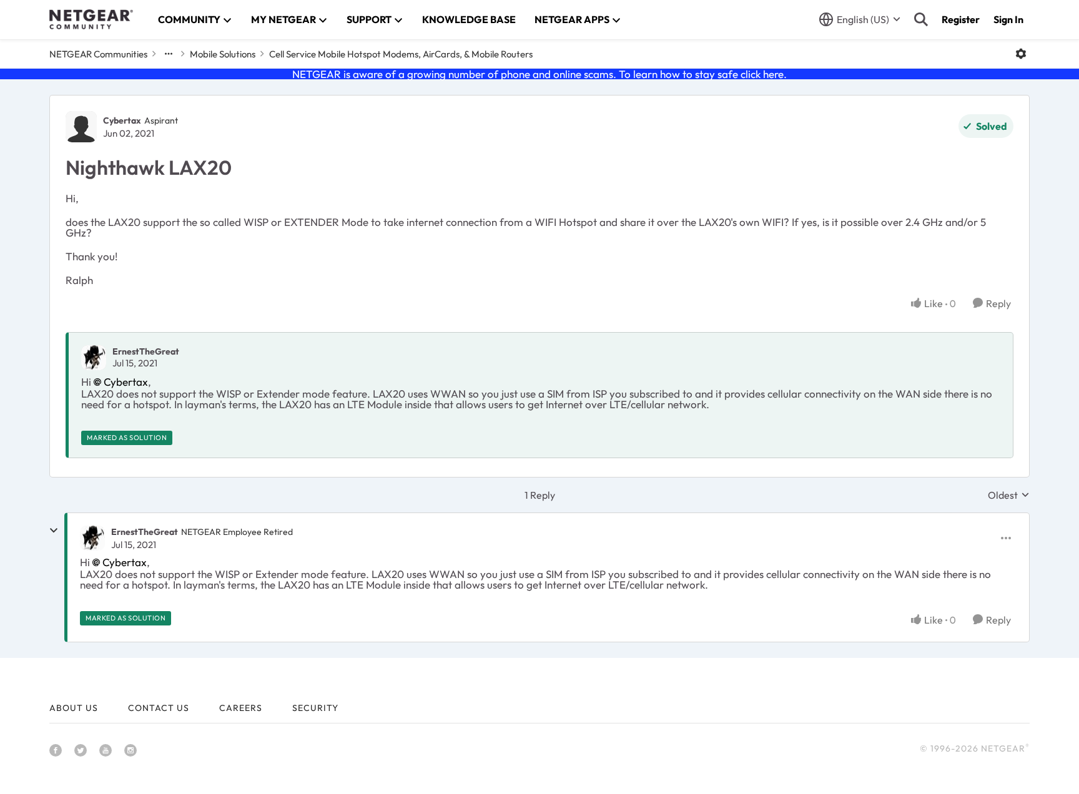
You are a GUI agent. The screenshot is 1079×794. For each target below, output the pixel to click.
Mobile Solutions (222, 54)
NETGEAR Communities (98, 54)
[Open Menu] (1021, 53)
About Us (73, 707)
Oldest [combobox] (1009, 495)
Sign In (1008, 19)
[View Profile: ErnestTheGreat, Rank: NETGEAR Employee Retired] (92, 538)
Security (315, 707)
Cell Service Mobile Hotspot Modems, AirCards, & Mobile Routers (401, 54)
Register (961, 19)
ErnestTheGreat (145, 351)
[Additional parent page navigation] (168, 53)
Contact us (158, 707)
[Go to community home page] (91, 19)
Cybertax (122, 120)
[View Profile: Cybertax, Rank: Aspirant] (81, 126)
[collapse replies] (53, 530)
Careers (240, 707)
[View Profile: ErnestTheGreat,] (93, 357)
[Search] (921, 19)
